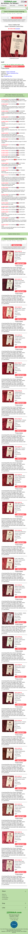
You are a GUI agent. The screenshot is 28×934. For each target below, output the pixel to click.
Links (3, 907)
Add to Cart (14, 66)
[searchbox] (16, 8)
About (4, 891)
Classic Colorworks (10, 71)
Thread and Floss (8, 76)
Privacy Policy (5, 897)
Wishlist (21, 5)
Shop (3, 903)
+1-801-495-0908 (14, 919)
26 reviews (17, 28)
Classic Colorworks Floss (12, 73)
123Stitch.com (14, 912)
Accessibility (5, 899)
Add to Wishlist (5, 68)
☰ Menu (2, 8)
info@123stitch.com (14, 918)
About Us (4, 894)
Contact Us (3, 5)
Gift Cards (12, 5)
